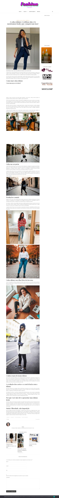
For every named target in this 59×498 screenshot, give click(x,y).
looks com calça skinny (25, 417)
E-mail (7, 465)
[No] (57, 496)
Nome (7, 461)
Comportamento (32, 11)
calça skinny (12, 417)
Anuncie (38, 11)
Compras (18, 20)
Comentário (8, 477)
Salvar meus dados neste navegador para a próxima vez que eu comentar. (17, 475)
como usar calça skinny (18, 417)
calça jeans (8, 417)
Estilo (21, 20)
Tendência (27, 20)
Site (6, 470)
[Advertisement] (23, 17)
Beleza (25, 11)
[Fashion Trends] (29, 5)
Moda (20, 11)
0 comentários (38, 419)
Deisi (8, 419)
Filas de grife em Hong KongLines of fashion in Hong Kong (22, 450)
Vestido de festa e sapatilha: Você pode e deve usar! (11, 446)
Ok (54, 496)
